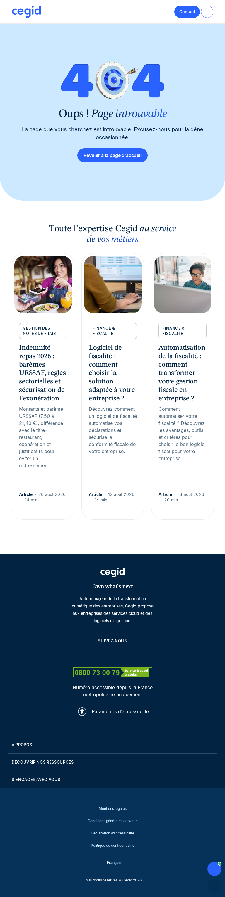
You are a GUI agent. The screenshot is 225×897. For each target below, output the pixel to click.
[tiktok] (126, 654)
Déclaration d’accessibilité (112, 833)
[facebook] (140, 654)
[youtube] (98, 654)
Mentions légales (113, 808)
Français (114, 862)
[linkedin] (84, 654)
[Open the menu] (207, 12)
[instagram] (112, 654)
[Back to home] (26, 12)
